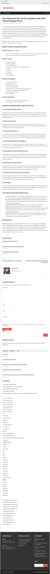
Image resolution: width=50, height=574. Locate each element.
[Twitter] (45, 3)
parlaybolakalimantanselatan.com (10, 504)
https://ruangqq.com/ (7, 424)
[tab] (5, 351)
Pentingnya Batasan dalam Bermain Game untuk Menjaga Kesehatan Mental (20, 393)
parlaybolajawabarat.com (8, 515)
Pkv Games (5, 460)
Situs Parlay (5, 448)
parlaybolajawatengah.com (9, 513)
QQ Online (5, 471)
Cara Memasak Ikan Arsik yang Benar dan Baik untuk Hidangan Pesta (18, 374)
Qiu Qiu (4, 484)
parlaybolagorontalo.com (8, 520)
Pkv (4, 413)
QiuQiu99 (5, 488)
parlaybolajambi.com (7, 517)
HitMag (46, 572)
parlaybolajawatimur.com (8, 511)
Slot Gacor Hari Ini (6, 26)
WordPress (40, 572)
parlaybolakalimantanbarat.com (10, 508)
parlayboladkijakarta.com (8, 522)
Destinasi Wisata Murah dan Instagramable (13, 246)
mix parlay (5, 440)
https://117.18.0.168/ (7, 402)
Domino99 (5, 475)
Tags (18, 350)
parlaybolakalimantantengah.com (10, 506)
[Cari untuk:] (25, 335)
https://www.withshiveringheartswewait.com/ (13, 437)
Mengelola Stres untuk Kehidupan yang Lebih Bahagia (14, 364)
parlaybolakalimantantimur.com (10, 502)
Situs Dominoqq (6, 477)
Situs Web (4, 316)
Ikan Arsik (16, 50)
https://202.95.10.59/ (7, 407)
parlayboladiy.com (7, 524)
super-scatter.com (7, 418)
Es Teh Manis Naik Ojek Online (9, 241)
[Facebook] (43, 3)
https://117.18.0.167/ (7, 411)
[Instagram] (47, 3)
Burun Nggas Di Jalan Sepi (9, 391)
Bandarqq (5, 420)
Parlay (4, 446)
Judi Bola (5, 444)
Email (4, 310)
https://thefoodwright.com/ (9, 435)
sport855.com (6, 426)
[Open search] (46, 13)
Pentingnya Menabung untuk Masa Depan (11, 369)
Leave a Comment (17, 23)
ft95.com (5, 431)
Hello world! (5, 354)
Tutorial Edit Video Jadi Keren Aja (10, 252)
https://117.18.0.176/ (7, 398)
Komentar (5, 287)
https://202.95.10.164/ (8, 404)
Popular (5, 350)
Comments (12, 350)
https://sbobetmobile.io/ (8, 433)
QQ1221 (5, 486)
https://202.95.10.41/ (7, 400)
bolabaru (8, 7)
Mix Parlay (5, 415)
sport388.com (6, 429)
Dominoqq (5, 473)
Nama (4, 304)
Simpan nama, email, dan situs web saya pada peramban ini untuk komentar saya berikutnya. (23, 325)
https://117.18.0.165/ (7, 409)
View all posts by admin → (17, 271)
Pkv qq (4, 457)
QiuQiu (4, 479)
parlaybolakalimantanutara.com (10, 500)
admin (12, 23)
